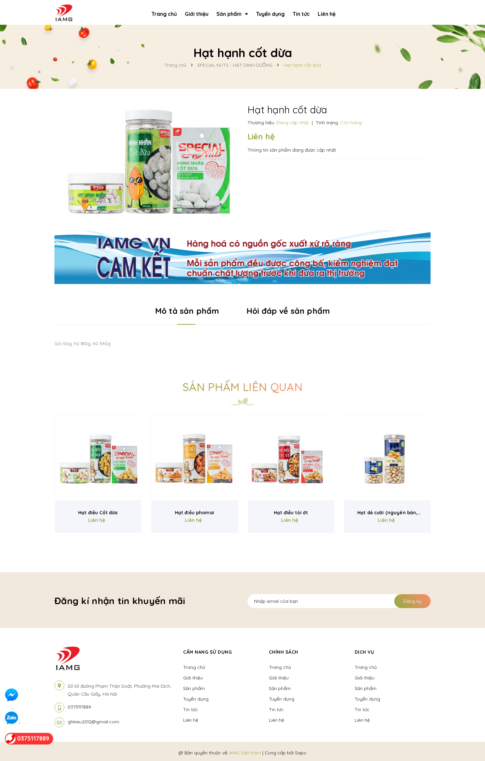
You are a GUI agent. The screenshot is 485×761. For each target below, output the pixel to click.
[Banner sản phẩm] (242, 256)
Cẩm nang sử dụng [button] (207, 652)
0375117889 (79, 707)
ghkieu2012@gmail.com (93, 722)
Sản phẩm (194, 688)
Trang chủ (194, 667)
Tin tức (190, 709)
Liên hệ (190, 720)
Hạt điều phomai (194, 513)
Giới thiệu (193, 678)
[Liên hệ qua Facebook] (11, 695)
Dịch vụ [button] (364, 652)
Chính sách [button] (283, 652)
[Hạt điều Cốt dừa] (98, 458)
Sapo (301, 753)
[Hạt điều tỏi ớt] (291, 458)
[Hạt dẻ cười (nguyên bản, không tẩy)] (387, 458)
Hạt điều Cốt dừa (97, 513)
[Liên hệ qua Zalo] (11, 718)
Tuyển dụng (196, 699)
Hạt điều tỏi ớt (291, 513)
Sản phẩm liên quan (242, 387)
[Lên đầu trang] (402, 744)
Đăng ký (412, 601)
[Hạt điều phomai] (194, 458)
